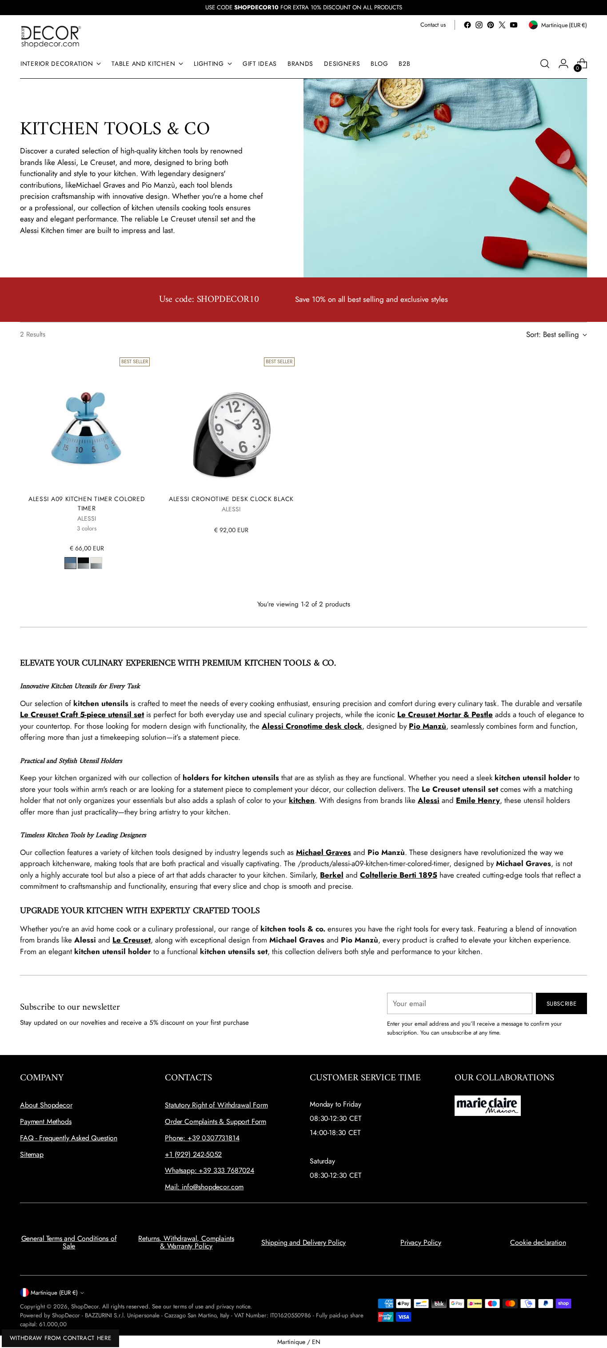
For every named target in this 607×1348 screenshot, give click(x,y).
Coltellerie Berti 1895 (398, 875)
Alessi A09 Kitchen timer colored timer (86, 503)
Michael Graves (323, 852)
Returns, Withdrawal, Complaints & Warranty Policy (186, 1242)
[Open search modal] (545, 63)
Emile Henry (478, 800)
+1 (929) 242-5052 (193, 1154)
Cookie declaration (538, 1242)
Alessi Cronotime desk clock (312, 726)
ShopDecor (85, 1306)
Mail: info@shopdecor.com (204, 1187)
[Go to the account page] (563, 63)
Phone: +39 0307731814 (202, 1138)
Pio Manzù (427, 726)
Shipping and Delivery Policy (303, 1242)
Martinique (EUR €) (54, 1292)
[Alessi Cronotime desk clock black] (231, 420)
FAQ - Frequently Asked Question (68, 1138)
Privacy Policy (420, 1242)
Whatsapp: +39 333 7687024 (209, 1170)
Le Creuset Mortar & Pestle (445, 714)
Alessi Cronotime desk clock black (231, 498)
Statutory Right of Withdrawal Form (216, 1105)
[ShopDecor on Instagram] (479, 25)
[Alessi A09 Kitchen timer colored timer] (86, 420)
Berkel (331, 875)
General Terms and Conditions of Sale (69, 1242)
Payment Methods (46, 1121)
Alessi (428, 800)
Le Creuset (131, 940)
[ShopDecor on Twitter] (502, 25)
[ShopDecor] (51, 36)
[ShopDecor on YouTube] (514, 25)
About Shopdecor (46, 1105)
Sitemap (32, 1154)
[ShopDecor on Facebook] (467, 25)
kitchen (302, 800)
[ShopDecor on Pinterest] (491, 25)
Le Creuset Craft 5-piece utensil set (82, 714)
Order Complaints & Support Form (215, 1121)
